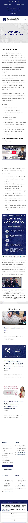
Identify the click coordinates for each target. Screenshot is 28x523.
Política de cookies (6, 510)
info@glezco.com (21, 454)
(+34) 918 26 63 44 (21, 452)
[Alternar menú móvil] (25, 19)
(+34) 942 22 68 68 (8, 488)
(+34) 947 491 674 (21, 485)
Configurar (14, 520)
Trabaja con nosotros (7, 469)
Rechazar (14, 516)
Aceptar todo (14, 513)
